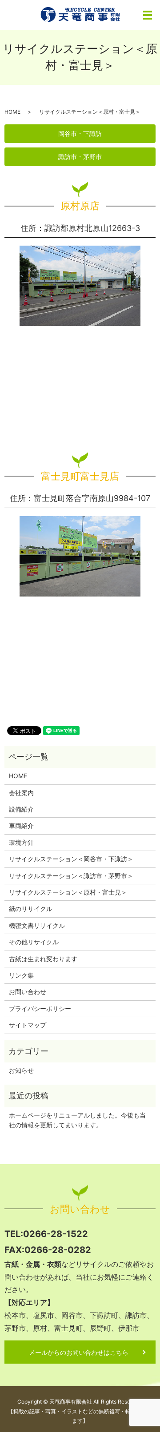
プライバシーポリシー (40, 1008)
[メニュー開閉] (147, 15)
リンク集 (21, 975)
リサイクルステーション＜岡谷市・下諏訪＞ (71, 859)
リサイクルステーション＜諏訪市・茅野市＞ (71, 875)
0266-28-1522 (55, 1233)
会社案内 (21, 792)
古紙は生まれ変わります (43, 959)
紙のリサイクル (30, 908)
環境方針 (21, 842)
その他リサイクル (34, 942)
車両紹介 (21, 825)
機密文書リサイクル (37, 925)
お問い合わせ (27, 991)
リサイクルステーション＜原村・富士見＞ (68, 892)
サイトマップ (27, 1025)
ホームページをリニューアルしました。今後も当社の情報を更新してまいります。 (77, 1120)
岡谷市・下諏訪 (80, 133)
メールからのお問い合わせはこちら (78, 1352)
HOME (12, 111)
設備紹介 (21, 809)
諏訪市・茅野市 (80, 156)
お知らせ (21, 1070)
